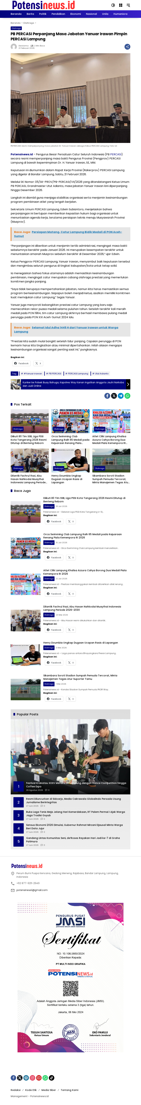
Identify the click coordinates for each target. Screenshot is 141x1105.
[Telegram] (121, 396)
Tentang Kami (69, 1090)
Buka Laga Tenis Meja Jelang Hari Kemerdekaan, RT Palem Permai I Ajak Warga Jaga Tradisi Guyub (75, 813)
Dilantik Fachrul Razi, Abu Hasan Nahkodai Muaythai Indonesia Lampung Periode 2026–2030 (28, 479)
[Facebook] (107, 396)
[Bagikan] (127, 47)
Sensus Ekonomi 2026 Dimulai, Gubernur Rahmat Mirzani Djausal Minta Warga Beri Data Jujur (74, 826)
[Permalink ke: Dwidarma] (15, 47)
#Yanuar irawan (33, 373)
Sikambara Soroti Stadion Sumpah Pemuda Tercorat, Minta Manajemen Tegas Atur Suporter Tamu (110, 479)
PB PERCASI (55, 373)
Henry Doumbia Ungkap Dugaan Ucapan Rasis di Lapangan (66, 479)
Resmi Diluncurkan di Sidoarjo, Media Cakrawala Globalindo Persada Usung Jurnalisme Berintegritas (73, 800)
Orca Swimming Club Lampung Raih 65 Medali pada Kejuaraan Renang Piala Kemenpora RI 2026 (70, 440)
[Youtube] (39, 1078)
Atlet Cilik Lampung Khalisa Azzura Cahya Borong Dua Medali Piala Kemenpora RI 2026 (109, 440)
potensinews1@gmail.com (32, 890)
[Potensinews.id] (44, 5)
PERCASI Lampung (78, 373)
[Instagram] (32, 1078)
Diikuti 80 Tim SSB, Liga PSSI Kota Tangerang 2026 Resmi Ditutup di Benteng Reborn (28, 440)
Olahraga (16, 28)
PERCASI (115, 154)
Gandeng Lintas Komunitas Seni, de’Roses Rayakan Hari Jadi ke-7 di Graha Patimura (73, 839)
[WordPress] (26, 1078)
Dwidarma (24, 46)
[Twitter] (114, 396)
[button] (113, 5)
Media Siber (48, 1090)
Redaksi (15, 1090)
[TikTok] (51, 1078)
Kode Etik (31, 1090)
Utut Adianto (102, 373)
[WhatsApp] (127, 396)
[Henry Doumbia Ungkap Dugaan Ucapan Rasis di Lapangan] (70, 460)
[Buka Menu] (121, 5)
